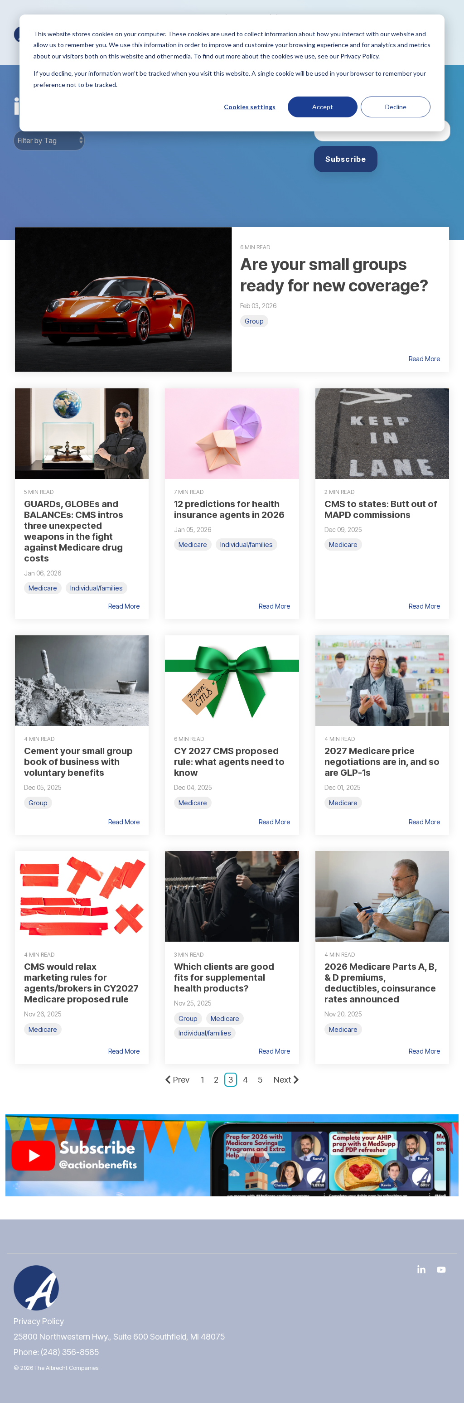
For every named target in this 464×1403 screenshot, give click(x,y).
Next (282, 1079)
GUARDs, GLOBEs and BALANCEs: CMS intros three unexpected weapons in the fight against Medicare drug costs (73, 531)
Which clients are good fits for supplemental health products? (224, 977)
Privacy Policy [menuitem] (39, 1321)
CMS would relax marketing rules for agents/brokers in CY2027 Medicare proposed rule (81, 983)
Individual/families (96, 588)
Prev (181, 1079)
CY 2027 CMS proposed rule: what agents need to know (229, 761)
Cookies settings (250, 107)
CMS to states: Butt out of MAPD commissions (380, 509)
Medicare (43, 588)
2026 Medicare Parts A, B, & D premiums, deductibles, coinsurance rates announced (380, 983)
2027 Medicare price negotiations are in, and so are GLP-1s (382, 761)
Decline (395, 107)
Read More (424, 359)
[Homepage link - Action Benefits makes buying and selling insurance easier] (36, 1305)
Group (254, 321)
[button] (422, 1270)
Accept (322, 107)
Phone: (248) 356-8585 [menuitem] (56, 1352)
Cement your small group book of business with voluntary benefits (78, 761)
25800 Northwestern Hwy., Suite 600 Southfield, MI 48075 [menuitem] (119, 1336)
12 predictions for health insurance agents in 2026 (229, 509)
